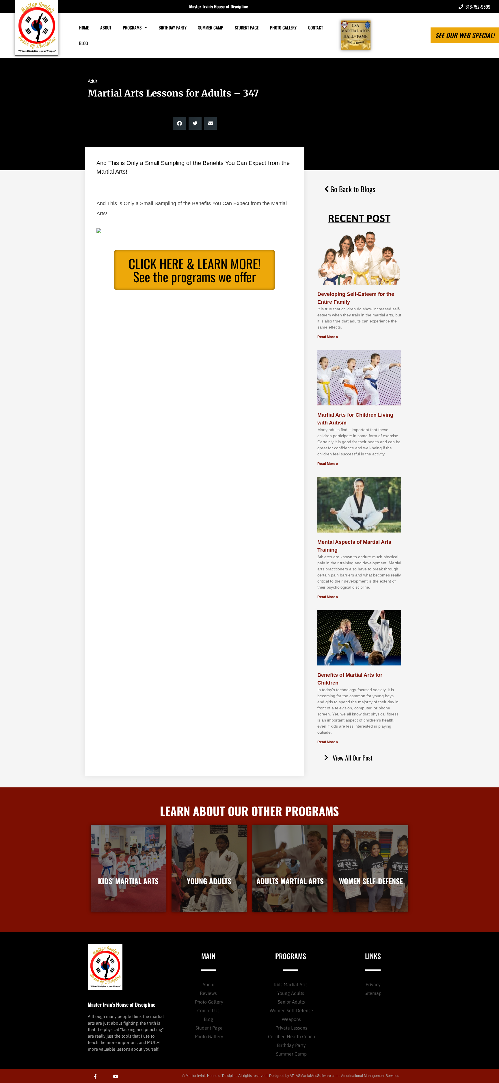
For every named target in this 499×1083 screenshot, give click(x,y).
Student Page (246, 27)
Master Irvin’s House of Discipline (121, 1004)
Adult (92, 81)
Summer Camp (210, 27)
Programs (132, 27)
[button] (179, 123)
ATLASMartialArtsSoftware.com (314, 1076)
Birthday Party (173, 27)
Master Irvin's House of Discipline (218, 6)
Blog (83, 43)
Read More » (327, 337)
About (105, 27)
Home (84, 27)
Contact (315, 27)
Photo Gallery (283, 27)
